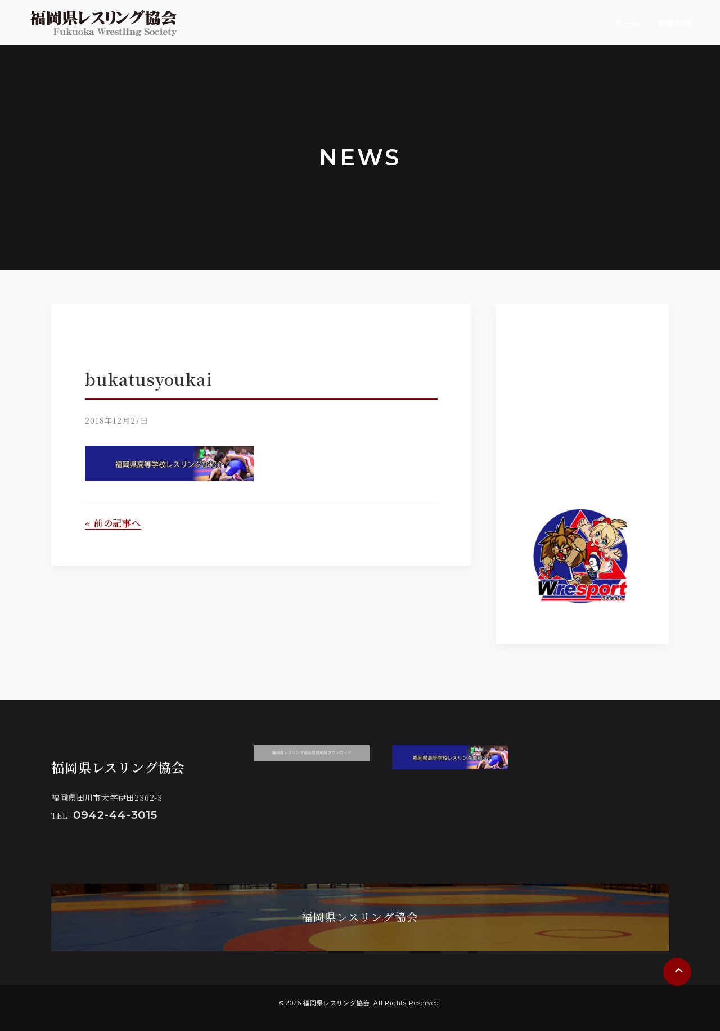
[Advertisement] (606, 399)
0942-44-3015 (115, 815)
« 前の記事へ (113, 523)
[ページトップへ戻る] (677, 972)
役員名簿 (674, 23)
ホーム (627, 23)
